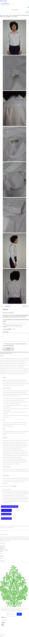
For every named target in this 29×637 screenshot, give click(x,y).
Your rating (5, 329)
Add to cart (6, 510)
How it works (2, 547)
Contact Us (2, 560)
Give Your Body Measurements (9, 506)
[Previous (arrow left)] (0, 636)
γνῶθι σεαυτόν (2, 545)
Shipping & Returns (4, 549)
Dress (11, 15)
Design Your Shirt (6, 518)
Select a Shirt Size (6, 514)
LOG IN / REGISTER (14, 9)
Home (1, 15)
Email (4, 326)
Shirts (7, 15)
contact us (14, 486)
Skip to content (3, 0)
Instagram (2, 556)
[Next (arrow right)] (1, 636)
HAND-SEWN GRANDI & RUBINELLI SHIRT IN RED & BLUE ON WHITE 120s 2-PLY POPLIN (14, 352)
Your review (6, 332)
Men (4, 15)
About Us (2, 548)
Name (4, 324)
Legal (1, 551)
